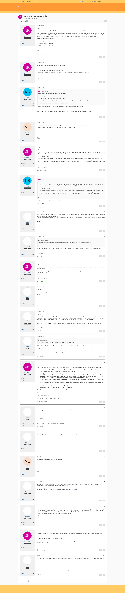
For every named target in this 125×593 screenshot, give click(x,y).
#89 (104, 262)
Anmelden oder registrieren (95, 1)
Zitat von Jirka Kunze (44, 91)
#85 (104, 147)
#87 (104, 211)
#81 (104, 25)
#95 (104, 432)
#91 (104, 311)
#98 (104, 506)
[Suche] (104, 1)
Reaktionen (23, 42)
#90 (104, 286)
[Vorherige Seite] (19, 21)
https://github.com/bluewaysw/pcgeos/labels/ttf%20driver (56, 267)
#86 (104, 175)
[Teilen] (105, 21)
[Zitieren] (104, 57)
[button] (83, 1)
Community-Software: (62, 591)
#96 (104, 456)
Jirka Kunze (50, 398)
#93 (104, 362)
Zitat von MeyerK (44, 240)
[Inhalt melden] (100, 57)
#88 (104, 236)
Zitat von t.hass (43, 340)
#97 (104, 481)
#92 (104, 336)
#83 (104, 87)
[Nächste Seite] (33, 21)
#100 (104, 555)
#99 (104, 531)
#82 (104, 62)
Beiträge (22, 43)
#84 (104, 122)
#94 (104, 407)
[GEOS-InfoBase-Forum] (62, 7)
